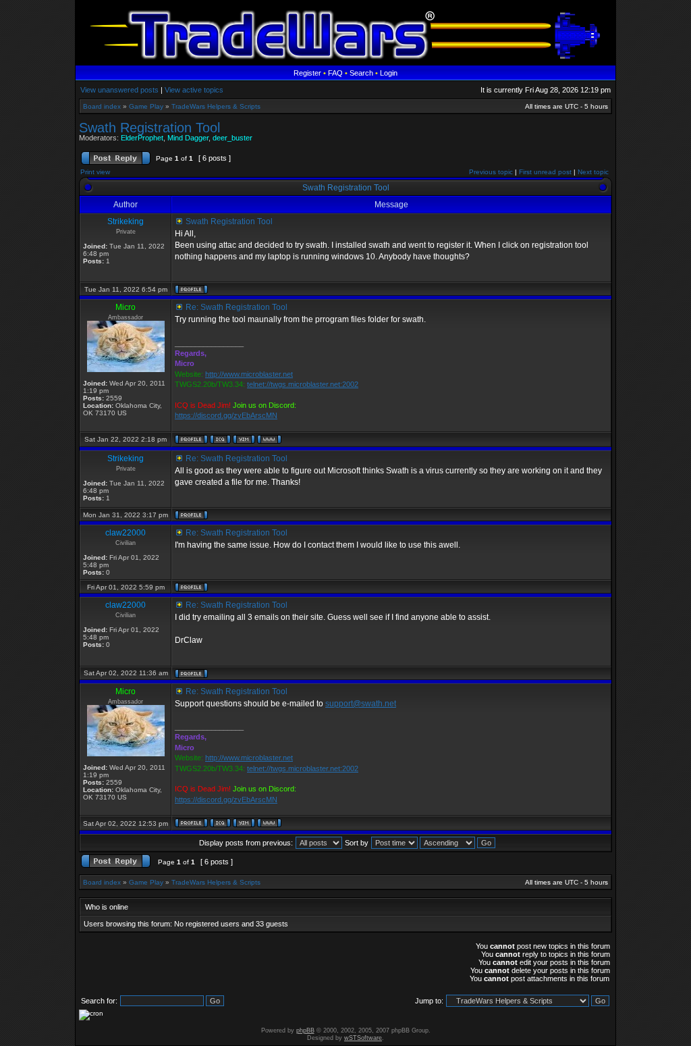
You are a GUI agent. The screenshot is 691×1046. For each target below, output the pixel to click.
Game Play (146, 106)
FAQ (335, 73)
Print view (95, 172)
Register (307, 73)
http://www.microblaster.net (249, 374)
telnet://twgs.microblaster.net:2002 (302, 384)
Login (388, 73)
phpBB (305, 1030)
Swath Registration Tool (149, 127)
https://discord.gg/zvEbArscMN (226, 415)
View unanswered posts (119, 90)
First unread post (545, 172)
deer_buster (232, 138)
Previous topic (491, 172)
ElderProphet (142, 138)
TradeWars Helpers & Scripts (215, 106)
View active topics (194, 90)
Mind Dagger (188, 138)
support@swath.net (360, 703)
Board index (102, 106)
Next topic (593, 172)
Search (361, 73)
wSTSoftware (363, 1038)
